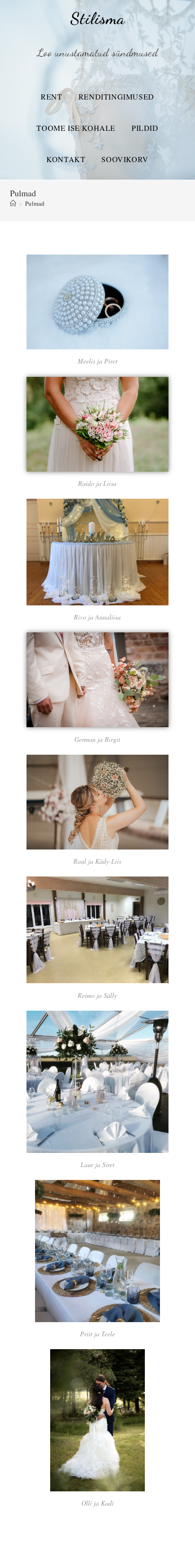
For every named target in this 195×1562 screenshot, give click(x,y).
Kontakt (65, 159)
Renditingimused (116, 96)
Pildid (145, 128)
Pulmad (34, 203)
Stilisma (97, 18)
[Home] (13, 203)
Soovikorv (124, 159)
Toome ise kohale (75, 128)
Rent (51, 96)
